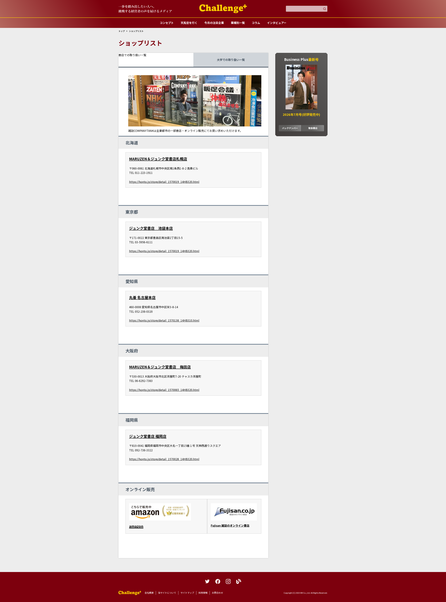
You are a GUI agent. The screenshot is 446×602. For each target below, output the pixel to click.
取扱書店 (312, 128)
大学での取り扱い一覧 (231, 60)
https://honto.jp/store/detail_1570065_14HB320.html (164, 390)
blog (238, 581)
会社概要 (149, 592)
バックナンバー (290, 128)
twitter (207, 581)
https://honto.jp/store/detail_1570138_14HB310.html (164, 320)
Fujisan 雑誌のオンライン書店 (230, 525)
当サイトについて (167, 592)
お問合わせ (217, 592)
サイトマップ (187, 592)
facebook (217, 581)
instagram (228, 581)
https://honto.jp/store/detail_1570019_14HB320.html (164, 182)
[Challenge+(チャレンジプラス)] (223, 8)
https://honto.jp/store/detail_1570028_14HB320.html (164, 459)
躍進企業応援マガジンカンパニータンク (129, 593)
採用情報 (202, 592)
